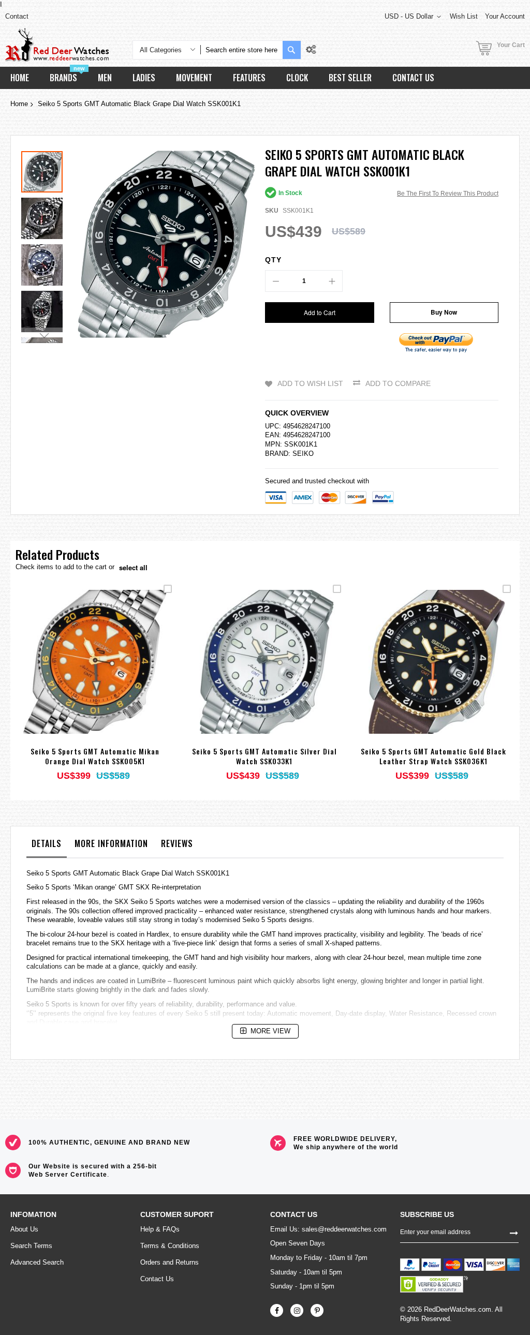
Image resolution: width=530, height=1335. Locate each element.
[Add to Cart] (70, 675)
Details (47, 843)
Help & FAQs (160, 1229)
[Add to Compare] (119, 675)
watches (189, 902)
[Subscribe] (514, 1232)
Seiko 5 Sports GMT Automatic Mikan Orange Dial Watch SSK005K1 (95, 756)
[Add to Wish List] (95, 675)
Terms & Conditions (169, 1246)
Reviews (177, 843)
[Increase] (331, 281)
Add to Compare (398, 383)
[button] (44, 215)
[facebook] (276, 1310)
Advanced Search (37, 1262)
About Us (24, 1229)
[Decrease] (276, 281)
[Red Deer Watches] (57, 45)
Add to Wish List (310, 383)
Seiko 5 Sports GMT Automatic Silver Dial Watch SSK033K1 (264, 756)
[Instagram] (296, 1310)
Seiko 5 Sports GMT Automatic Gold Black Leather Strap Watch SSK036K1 (433, 756)
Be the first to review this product (447, 193)
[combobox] (241, 50)
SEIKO (303, 453)
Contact (16, 16)
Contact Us (157, 1279)
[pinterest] (317, 1310)
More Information (111, 843)
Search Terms (31, 1246)
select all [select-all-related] (133, 567)
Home (19, 104)
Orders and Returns (169, 1262)
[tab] (46, 846)
